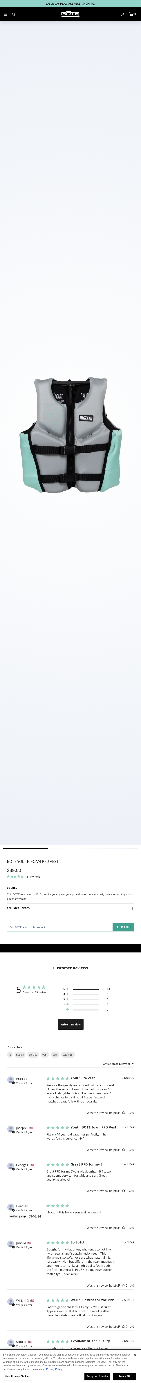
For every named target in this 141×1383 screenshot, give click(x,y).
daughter (68, 1054)
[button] (133, 14)
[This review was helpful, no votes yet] (123, 1113)
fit (10, 1054)
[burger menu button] (6, 14)
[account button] (123, 14)
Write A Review (71, 1024)
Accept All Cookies (97, 1376)
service (33, 1054)
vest (44, 1054)
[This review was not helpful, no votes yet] (130, 1113)
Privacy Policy (54, 1369)
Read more (71, 1274)
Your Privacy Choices (17, 1376)
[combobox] (118, 1064)
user (55, 1054)
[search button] (14, 14)
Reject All (124, 1376)
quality (20, 1054)
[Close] (135, 1355)
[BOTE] (70, 14)
